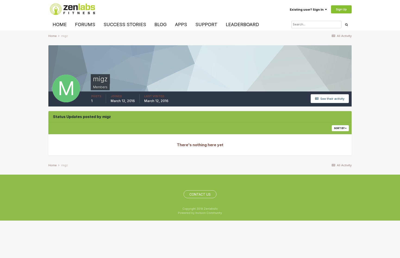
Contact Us (200, 194)
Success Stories (124, 24)
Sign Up (341, 9)
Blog (160, 24)
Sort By (339, 128)
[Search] (346, 24)
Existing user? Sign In (307, 9)
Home (60, 24)
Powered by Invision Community (200, 213)
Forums (85, 24)
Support (206, 24)
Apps (181, 24)
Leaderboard (242, 24)
